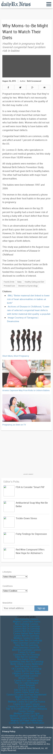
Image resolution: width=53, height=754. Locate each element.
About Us (6, 727)
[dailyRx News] (16, 4)
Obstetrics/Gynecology (28, 285)
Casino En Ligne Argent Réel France (26, 706)
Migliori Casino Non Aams (26, 621)
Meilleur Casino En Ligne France (26, 715)
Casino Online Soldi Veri (26, 692)
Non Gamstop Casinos (26, 619)
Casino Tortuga (27, 711)
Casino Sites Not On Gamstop (26, 640)
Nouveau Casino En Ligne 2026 (26, 718)
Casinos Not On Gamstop (26, 626)
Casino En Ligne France (26, 680)
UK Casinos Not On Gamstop (26, 668)
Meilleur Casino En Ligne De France (26, 701)
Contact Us (18, 727)
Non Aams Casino (26, 659)
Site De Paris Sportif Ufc (26, 689)
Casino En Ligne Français (26, 704)
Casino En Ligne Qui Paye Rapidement (26, 694)
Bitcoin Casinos (26, 678)
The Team (29, 727)
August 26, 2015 (9, 81)
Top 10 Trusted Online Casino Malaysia (26, 708)
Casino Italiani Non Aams (26, 633)
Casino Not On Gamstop (26, 671)
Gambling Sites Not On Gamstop (26, 661)
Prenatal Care (9, 285)
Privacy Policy (8, 731)
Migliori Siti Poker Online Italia (26, 720)
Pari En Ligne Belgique (26, 682)
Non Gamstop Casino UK (26, 642)
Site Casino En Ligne (26, 699)
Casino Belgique (26, 685)
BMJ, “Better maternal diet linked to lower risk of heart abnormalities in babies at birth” (28, 299)
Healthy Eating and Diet (34, 281)
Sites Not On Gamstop (26, 645)
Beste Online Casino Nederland (26, 664)
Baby (19, 281)
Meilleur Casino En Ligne (26, 638)
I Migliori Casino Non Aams (26, 673)
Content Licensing (44, 727)
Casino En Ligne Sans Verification (26, 722)
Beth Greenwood (34, 81)
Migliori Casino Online (26, 697)
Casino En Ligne (26, 652)
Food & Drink (9, 281)
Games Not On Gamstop (26, 635)
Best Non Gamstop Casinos (26, 649)
